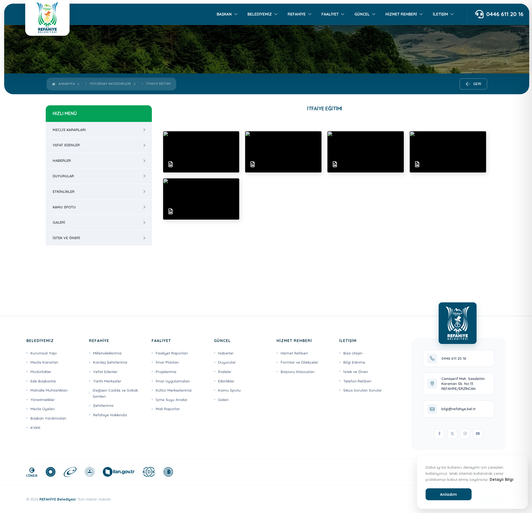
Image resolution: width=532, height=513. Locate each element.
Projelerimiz (166, 371)
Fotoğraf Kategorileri (110, 84)
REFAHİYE (297, 14)
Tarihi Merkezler (107, 381)
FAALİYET (330, 14)
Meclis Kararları (69, 129)
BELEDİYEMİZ (259, 14)
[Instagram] (465, 434)
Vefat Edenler (66, 145)
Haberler (62, 160)
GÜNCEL (362, 14)
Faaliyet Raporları (172, 353)
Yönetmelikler (42, 399)
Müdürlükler (40, 371)
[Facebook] (439, 434)
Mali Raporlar (168, 408)
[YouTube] (478, 434)
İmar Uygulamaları (173, 381)
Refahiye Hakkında (110, 414)
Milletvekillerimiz (107, 353)
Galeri (59, 222)
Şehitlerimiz (103, 405)
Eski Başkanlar (43, 381)
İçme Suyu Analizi (171, 399)
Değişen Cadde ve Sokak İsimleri (115, 393)
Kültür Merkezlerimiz (174, 390)
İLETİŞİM (440, 14)
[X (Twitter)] (452, 434)
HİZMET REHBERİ (401, 14)
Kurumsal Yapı (43, 353)
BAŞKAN (224, 14)
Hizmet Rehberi (294, 353)
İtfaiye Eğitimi (158, 84)
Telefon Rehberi (357, 381)
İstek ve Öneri (66, 238)
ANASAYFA (66, 84)
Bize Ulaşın (352, 353)
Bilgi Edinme (354, 362)
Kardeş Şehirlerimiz (110, 362)
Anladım (448, 494)
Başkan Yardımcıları (48, 418)
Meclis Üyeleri (42, 408)
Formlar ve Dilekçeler (299, 362)
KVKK (35, 427)
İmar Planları (167, 362)
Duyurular (63, 176)
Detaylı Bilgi (501, 479)
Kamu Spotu (64, 207)
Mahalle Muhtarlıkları (49, 390)
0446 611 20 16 (504, 14)
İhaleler (224, 371)
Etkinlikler (64, 191)
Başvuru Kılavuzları (297, 371)
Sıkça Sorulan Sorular (362, 390)
